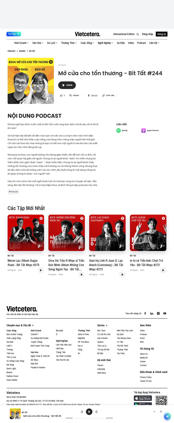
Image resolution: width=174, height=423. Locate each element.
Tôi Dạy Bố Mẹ (103, 349)
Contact (143, 365)
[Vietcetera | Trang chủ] (87, 34)
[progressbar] (89, 418)
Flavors (100, 365)
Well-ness (101, 372)
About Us (144, 353)
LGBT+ (9, 345)
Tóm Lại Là (101, 345)
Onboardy (101, 369)
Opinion (100, 341)
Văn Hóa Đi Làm (62, 359)
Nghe (69, 85)
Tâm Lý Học (11, 357)
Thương (10, 349)
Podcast (141, 43)
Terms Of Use (146, 380)
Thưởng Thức (68, 43)
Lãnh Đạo (60, 348)
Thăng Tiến (60, 352)
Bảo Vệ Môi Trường (14, 334)
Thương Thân (122, 349)
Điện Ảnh (34, 363)
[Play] (89, 411)
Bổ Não (100, 353)
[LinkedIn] (151, 313)
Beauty (9, 372)
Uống (80, 349)
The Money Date (124, 338)
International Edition (123, 34)
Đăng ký (161, 34)
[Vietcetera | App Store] (143, 398)
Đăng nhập (147, 34)
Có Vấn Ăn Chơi (103, 334)
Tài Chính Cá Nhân (63, 355)
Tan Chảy (121, 353)
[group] (89, 414)
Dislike (76, 95)
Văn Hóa (36, 43)
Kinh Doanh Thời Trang (40, 345)
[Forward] (96, 411)
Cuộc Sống (86, 43)
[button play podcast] (41, 270)
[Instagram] (158, 313)
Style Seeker (12, 379)
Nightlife (81, 338)
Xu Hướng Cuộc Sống (15, 360)
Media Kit (144, 357)
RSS (142, 341)
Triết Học (10, 353)
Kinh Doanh (20, 43)
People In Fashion (38, 367)
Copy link (110, 95)
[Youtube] (164, 313)
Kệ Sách (120, 334)
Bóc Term (101, 330)
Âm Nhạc (34, 359)
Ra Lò (80, 345)
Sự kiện (121, 43)
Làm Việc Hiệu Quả (63, 344)
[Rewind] (82, 411)
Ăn (79, 353)
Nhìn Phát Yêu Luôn (125, 330)
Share (94, 95)
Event (142, 338)
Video (131, 43)
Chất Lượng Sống (14, 338)
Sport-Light (11, 368)
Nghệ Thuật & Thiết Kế (40, 355)
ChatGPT (34, 334)
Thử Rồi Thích (122, 345)
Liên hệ (153, 43)
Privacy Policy (146, 377)
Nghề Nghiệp (104, 43)
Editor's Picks (83, 334)
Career (143, 361)
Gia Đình (10, 341)
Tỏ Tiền (120, 341)
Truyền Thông (36, 341)
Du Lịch (51, 43)
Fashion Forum (12, 376)
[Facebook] (145, 313)
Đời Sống (10, 364)
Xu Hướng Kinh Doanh (39, 338)
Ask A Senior (102, 338)
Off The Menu (83, 341)
